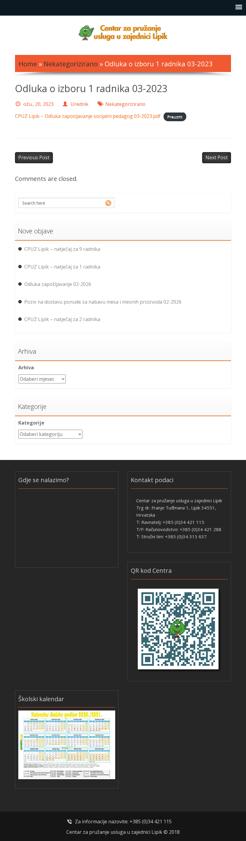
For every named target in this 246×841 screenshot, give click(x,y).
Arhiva (26, 367)
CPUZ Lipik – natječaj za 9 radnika (62, 249)
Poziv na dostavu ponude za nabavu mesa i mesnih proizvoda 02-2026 (103, 302)
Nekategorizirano (71, 63)
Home (28, 63)
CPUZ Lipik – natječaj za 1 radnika (62, 266)
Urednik (79, 104)
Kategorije (31, 422)
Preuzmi (174, 116)
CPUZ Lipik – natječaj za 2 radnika (62, 319)
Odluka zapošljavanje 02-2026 (57, 284)
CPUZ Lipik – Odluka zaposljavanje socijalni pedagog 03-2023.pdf (87, 116)
